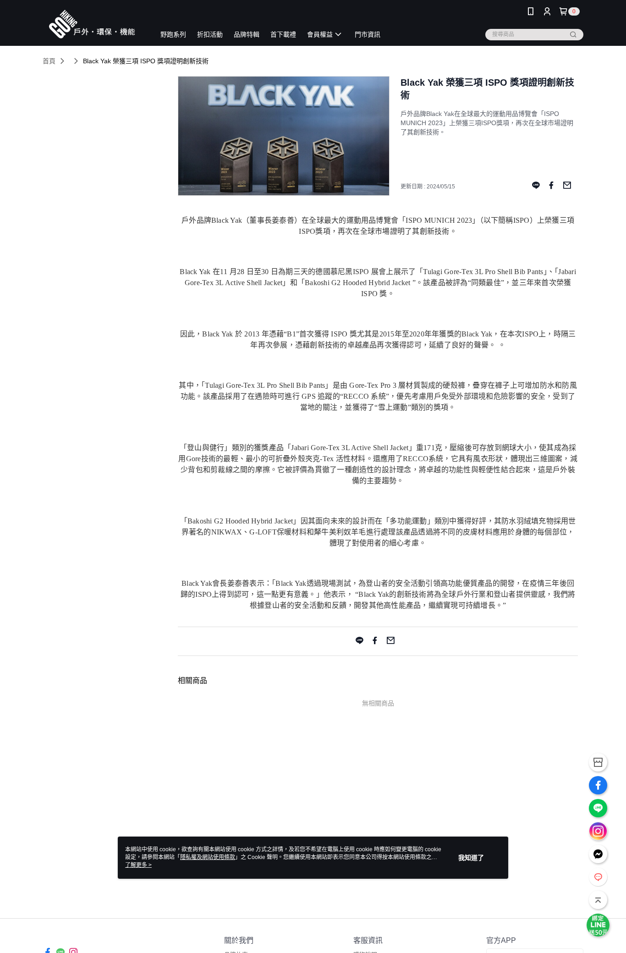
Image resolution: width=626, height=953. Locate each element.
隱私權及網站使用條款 (207, 857)
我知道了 (471, 857)
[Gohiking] (93, 24)
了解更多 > (138, 865)
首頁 (49, 61)
